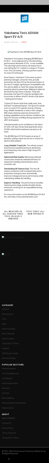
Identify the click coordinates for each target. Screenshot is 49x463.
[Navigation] (3, 9)
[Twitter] (9, 458)
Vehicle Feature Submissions (14, 403)
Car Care (5, 393)
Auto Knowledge (9, 358)
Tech (4, 319)
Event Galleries (8, 398)
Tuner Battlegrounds (10, 373)
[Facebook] (4, 458)
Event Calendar (8, 334)
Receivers (6, 388)
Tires (24, 42)
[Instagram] (23, 458)
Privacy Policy (7, 428)
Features (5, 309)
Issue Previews (8, 339)
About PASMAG (8, 418)
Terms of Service (9, 433)
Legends (5, 348)
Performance (7, 314)
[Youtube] (14, 458)
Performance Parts (10, 383)
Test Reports (7, 378)
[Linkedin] (18, 458)
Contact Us (6, 423)
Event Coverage (8, 329)
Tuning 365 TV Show (10, 343)
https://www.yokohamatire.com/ (24, 197)
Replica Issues (8, 408)
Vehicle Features (9, 368)
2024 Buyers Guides (10, 353)
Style (4, 324)
